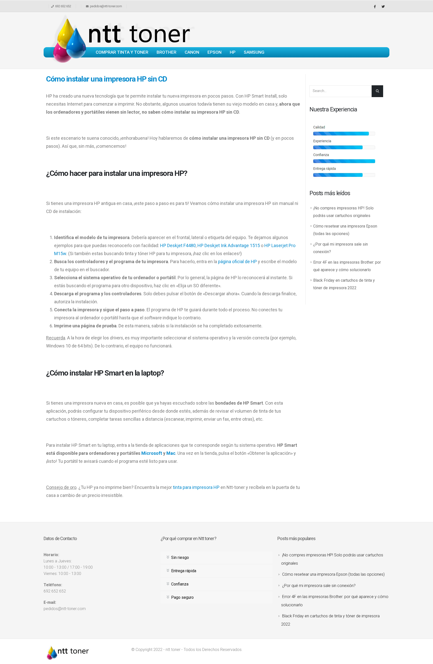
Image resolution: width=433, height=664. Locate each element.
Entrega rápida (183, 570)
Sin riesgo (180, 557)
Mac (170, 453)
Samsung (254, 52)
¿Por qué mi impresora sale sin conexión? (319, 585)
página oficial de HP (237, 261)
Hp (233, 52)
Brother (166, 52)
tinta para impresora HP (196, 487)
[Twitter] (383, 6)
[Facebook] (374, 6)
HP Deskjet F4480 (178, 245)
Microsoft (151, 453)
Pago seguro (182, 597)
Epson (214, 52)
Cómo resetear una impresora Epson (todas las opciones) (333, 574)
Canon (192, 52)
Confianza (179, 584)
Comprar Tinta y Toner (122, 52)
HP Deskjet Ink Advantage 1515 (228, 245)
